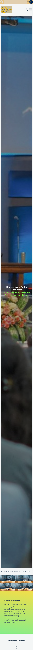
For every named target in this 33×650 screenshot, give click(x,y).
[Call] (27, 10)
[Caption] (8, 579)
